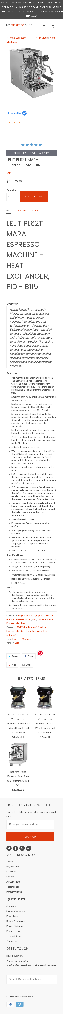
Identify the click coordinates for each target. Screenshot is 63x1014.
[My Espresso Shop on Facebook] (15, 848)
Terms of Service (14, 936)
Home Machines (34, 631)
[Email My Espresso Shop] (28, 848)
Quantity (11, 190)
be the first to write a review (31, 153)
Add (14, 664)
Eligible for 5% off (26, 615)
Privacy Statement (15, 926)
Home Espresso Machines (18, 619)
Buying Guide (12, 866)
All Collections (13, 881)
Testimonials (12, 886)
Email (28, 664)
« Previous (42, 37)
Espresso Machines (45, 615)
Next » (53, 37)
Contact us (11, 941)
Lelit (8, 172)
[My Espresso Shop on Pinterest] (22, 848)
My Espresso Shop (24, 996)
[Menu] (44, 26)
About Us (11, 906)
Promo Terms (13, 931)
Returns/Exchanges (15, 921)
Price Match (12, 916)
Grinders (10, 876)
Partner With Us (14, 891)
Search (9, 861)
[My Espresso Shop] (19, 27)
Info (8, 210)
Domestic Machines (37, 627)
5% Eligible (22, 627)
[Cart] (53, 26)
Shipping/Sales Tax (15, 911)
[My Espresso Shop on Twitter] (9, 848)
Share (30, 656)
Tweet (15, 656)
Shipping (34, 210)
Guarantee (21, 210)
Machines (11, 871)
